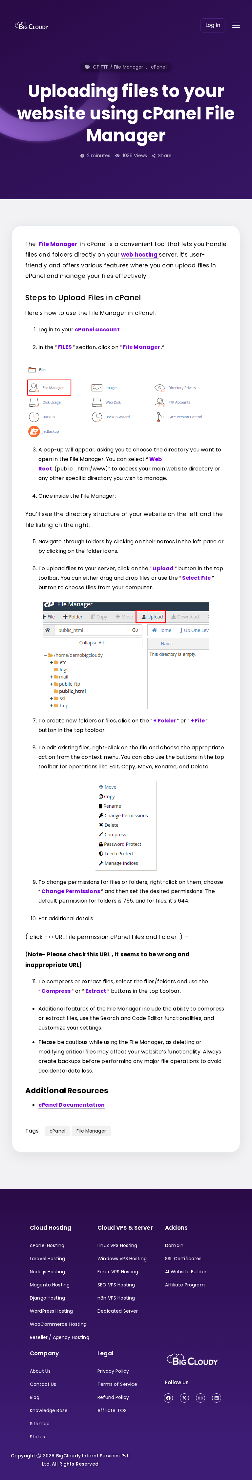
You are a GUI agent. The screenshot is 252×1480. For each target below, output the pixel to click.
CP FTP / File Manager (118, 67)
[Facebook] (168, 1398)
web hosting (140, 255)
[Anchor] (144, 297)
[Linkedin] (216, 1398)
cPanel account (97, 329)
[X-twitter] (184, 1398)
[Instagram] (200, 1398)
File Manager (91, 1131)
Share (165, 155)
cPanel (159, 67)
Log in (212, 25)
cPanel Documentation (71, 1105)
